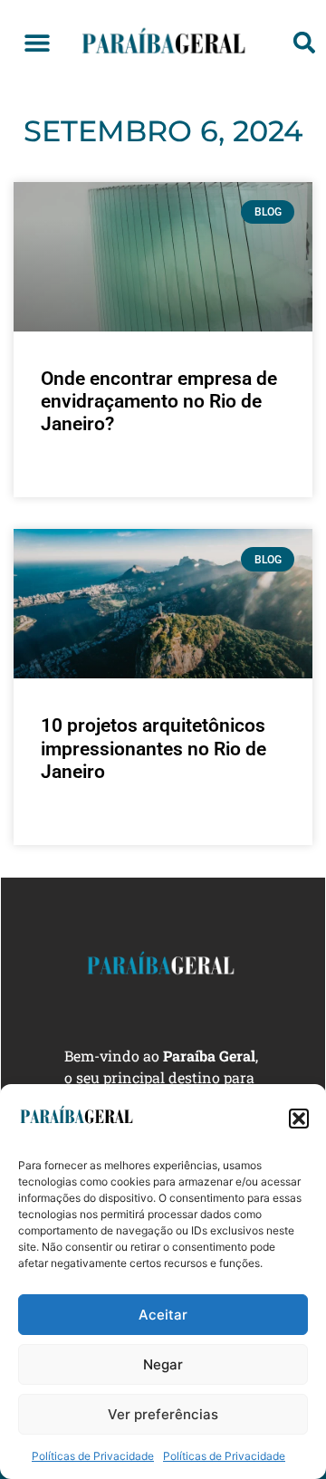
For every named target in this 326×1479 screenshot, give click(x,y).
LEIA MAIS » (70, 471)
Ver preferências (163, 1414)
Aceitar (163, 1314)
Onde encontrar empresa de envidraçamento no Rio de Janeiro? (159, 401)
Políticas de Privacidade (93, 1456)
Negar (163, 1364)
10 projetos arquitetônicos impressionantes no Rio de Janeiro (153, 748)
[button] (299, 1118)
